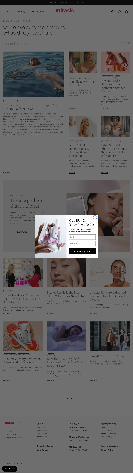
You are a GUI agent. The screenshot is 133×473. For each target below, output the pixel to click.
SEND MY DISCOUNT (82, 251)
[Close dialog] (95, 217)
